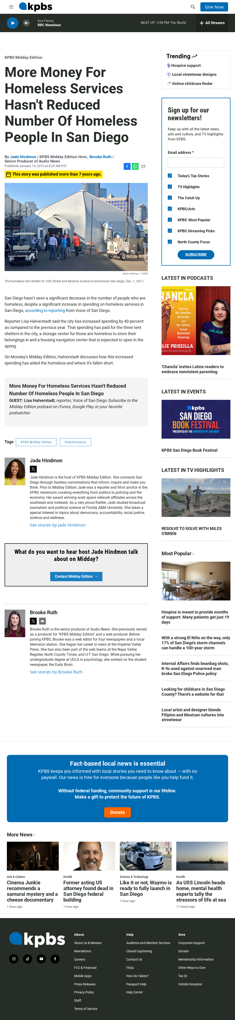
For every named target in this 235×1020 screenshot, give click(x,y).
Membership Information (196, 959)
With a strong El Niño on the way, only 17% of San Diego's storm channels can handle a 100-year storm (196, 642)
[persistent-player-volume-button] (26, 23)
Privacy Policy (84, 992)
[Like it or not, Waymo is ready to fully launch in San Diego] (146, 856)
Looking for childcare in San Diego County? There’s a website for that (193, 692)
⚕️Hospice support (183, 65)
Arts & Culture (16, 877)
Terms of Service (85, 1009)
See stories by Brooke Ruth (56, 672)
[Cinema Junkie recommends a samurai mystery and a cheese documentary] (33, 856)
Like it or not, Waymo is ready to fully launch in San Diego (146, 888)
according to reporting (45, 310)
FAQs (130, 968)
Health (67, 877)
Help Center (134, 992)
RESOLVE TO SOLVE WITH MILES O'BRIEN (192, 531)
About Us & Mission (88, 943)
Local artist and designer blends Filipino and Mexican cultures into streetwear (193, 714)
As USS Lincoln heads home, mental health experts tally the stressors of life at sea (201, 891)
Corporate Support (191, 943)
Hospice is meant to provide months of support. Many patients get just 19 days (195, 617)
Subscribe (196, 254)
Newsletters (82, 951)
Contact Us (134, 959)
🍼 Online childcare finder (189, 83)
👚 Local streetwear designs (191, 74)
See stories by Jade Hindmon (58, 525)
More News (19, 835)
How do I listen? (137, 976)
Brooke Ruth (101, 156)
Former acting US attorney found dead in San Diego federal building (88, 891)
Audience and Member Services (148, 943)
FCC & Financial (85, 968)
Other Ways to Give (191, 968)
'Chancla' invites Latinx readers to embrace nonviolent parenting (193, 369)
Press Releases (84, 984)
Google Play (82, 406)
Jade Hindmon (23, 156)
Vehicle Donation (190, 984)
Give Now (214, 7)
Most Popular (176, 553)
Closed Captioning (139, 951)
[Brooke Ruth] (15, 623)
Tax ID (182, 976)
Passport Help (136, 984)
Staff (77, 1000)
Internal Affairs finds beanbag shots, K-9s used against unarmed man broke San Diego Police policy (195, 668)
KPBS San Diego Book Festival (190, 450)
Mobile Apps (83, 976)
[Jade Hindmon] (15, 471)
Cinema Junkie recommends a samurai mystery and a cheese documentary (32, 891)
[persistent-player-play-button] (12, 23)
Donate (117, 812)
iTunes (64, 406)
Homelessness (75, 442)
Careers (79, 959)
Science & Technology (134, 877)
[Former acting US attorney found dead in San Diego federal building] (89, 856)
